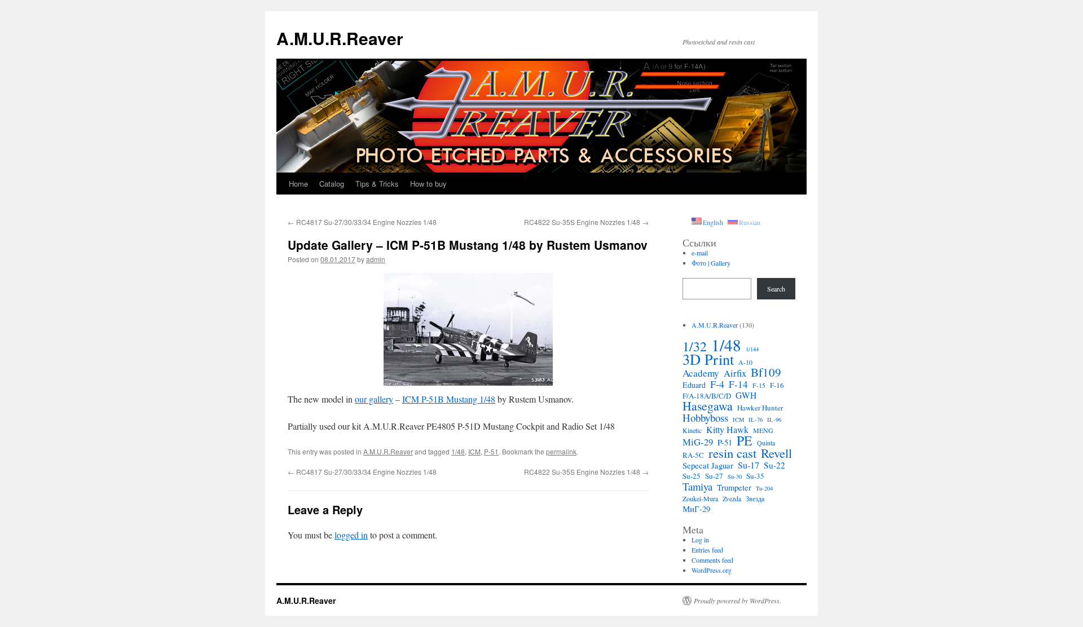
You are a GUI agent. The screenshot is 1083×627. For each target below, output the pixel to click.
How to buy (428, 183)
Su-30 (735, 476)
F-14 (738, 384)
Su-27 (714, 476)
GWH (746, 395)
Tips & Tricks (377, 183)
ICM (474, 451)
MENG (763, 430)
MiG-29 (698, 442)
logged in (351, 535)
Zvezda (732, 498)
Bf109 (766, 372)
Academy (701, 373)
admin (375, 259)
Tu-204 (764, 488)
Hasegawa (708, 406)
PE (744, 440)
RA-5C (693, 455)
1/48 (458, 451)
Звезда (755, 498)
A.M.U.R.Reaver (339, 38)
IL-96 (774, 419)
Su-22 (774, 465)
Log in (700, 539)
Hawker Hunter (760, 408)
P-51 (491, 451)
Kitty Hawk (727, 430)
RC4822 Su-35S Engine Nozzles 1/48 (586, 222)
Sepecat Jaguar (708, 465)
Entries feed (707, 549)
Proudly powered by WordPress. (737, 600)
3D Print (708, 359)
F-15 (758, 385)
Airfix (735, 373)
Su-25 (692, 476)
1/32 (695, 346)
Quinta (766, 442)
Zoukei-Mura (700, 498)
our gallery (374, 399)
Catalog (331, 183)
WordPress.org (712, 570)
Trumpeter (734, 487)
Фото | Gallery (711, 262)
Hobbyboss (705, 418)
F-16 (777, 385)
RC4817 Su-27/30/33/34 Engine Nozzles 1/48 (362, 222)
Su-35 (755, 476)
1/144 (752, 349)
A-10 (745, 362)
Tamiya (697, 487)
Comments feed (712, 559)
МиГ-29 (696, 509)
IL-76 (756, 419)
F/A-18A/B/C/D (707, 396)
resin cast (732, 453)
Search (776, 288)
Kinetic (692, 430)
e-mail (700, 252)
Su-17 (748, 465)
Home (298, 183)
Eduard (694, 385)
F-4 (717, 384)
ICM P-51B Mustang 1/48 (448, 399)
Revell (776, 453)
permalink (561, 451)
